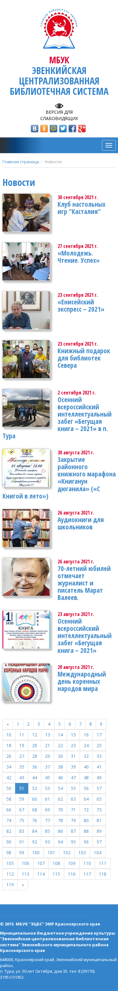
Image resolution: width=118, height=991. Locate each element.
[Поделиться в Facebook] (72, 128)
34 (8, 767)
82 (8, 831)
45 (47, 778)
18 (8, 745)
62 (60, 799)
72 (86, 810)
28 (34, 756)
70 (60, 810)
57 (99, 788)
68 (34, 810)
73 (99, 810)
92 (34, 842)
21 (47, 745)
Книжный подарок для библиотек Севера (84, 358)
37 (47, 767)
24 (86, 745)
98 (8, 853)
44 (34, 778)
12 (34, 735)
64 (86, 799)
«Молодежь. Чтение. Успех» (79, 257)
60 (34, 799)
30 (60, 756)
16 (86, 735)
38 (60, 767)
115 (56, 874)
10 (8, 735)
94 (60, 842)
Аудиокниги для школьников (81, 523)
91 (21, 842)
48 (86, 778)
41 (99, 767)
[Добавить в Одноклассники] (44, 128)
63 (73, 799)
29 (47, 756)
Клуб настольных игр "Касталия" (81, 208)
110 (87, 863)
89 (99, 831)
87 (73, 831)
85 (47, 831)
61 (47, 799)
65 (99, 799)
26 (8, 756)
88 (86, 831)
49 (99, 778)
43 (21, 778)
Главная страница (21, 161)
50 (8, 788)
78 (60, 820)
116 (72, 874)
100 (36, 853)
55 (73, 788)
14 (60, 735)
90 (8, 842)
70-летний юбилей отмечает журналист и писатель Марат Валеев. (84, 583)
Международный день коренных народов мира (82, 681)
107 (41, 863)
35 (21, 767)
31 (73, 756)
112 (10, 874)
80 (86, 820)
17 (99, 735)
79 (73, 820)
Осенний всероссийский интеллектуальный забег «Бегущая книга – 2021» (85, 635)
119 (10, 885)
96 (86, 842)
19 (21, 745)
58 (8, 799)
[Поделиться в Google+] (82, 128)
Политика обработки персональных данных (44, 915)
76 (34, 820)
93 (47, 842)
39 (73, 767)
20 (34, 745)
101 (51, 853)
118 (102, 874)
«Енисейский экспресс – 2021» (81, 305)
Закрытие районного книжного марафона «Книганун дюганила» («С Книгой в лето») (59, 477)
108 (56, 863)
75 (21, 820)
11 (21, 735)
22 (60, 745)
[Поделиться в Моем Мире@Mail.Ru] (53, 128)
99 (21, 853)
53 (47, 788)
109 (72, 863)
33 (99, 756)
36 (34, 767)
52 (34, 788)
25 (99, 745)
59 (21, 799)
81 (99, 820)
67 (21, 810)
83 (21, 831)
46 (60, 778)
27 (21, 756)
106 (25, 863)
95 (73, 842)
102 (66, 853)
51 (21, 788)
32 (86, 756)
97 (99, 842)
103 (82, 853)
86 (60, 831)
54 (60, 788)
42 (8, 778)
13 (47, 735)
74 (8, 820)
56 (86, 788)
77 (47, 820)
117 (87, 874)
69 (47, 810)
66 (8, 810)
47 (73, 778)
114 (41, 874)
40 (86, 767)
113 (25, 874)
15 (73, 735)
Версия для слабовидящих (59, 115)
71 (73, 810)
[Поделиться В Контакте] (34, 128)
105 (10, 863)
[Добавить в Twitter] (63, 128)
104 (97, 853)
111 (102, 863)
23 (73, 745)
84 (34, 831)
